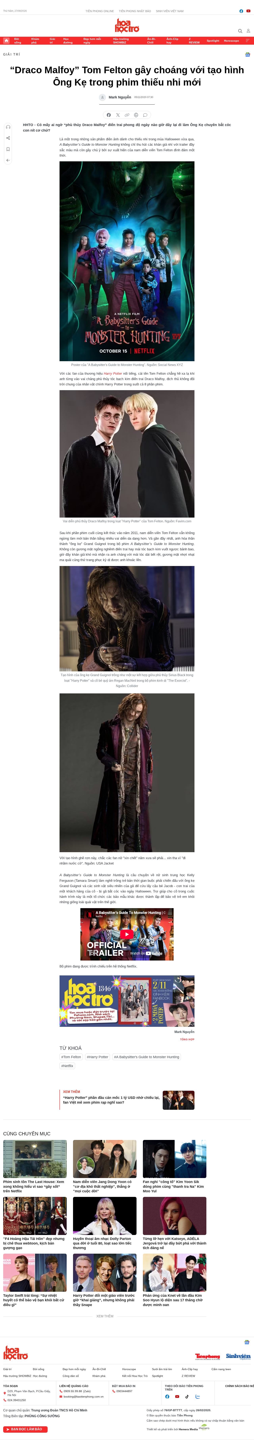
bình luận (145, 115)
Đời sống (17, 40)
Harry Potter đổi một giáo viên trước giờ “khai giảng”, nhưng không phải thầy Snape (104, 1300)
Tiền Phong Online (100, 11)
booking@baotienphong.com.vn (84, 1396)
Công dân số (71, 1375)
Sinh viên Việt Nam (170, 11)
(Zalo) (87, 1391)
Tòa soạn (10, 1386)
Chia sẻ (8, 138)
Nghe (8, 127)
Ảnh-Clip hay (172, 40)
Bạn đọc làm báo (26, 1429)
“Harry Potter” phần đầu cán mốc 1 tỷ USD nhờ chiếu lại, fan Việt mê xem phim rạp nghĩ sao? (111, 1100)
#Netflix (67, 1066)
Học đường (68, 40)
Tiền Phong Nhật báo (135, 11)
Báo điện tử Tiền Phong (127, 26)
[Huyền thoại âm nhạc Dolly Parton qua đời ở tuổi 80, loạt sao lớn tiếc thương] (105, 1216)
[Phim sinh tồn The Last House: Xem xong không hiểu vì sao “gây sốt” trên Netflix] (35, 1159)
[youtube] (248, 11)
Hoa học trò (15, 1353)
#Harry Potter (97, 1057)
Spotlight (213, 40)
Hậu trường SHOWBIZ (121, 40)
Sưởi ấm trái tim (162, 1369)
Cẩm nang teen (221, 1369)
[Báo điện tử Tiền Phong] (207, 1357)
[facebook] (241, 11)
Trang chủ (6, 41)
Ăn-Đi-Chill (151, 40)
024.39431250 (17, 1400)
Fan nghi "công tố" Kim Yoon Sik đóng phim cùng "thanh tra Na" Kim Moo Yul (173, 1186)
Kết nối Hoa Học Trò (135, 1375)
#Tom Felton (71, 1057)
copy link (127, 115)
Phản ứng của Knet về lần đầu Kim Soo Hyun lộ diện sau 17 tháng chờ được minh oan (173, 1300)
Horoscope (231, 40)
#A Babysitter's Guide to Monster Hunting (146, 1057)
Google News (247, 54)
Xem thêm (247, 41)
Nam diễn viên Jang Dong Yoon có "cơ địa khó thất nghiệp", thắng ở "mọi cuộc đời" (102, 1186)
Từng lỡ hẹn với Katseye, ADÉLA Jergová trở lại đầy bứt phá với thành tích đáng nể (174, 1243)
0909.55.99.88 (73, 1391)
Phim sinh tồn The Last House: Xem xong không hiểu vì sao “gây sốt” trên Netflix (33, 1186)
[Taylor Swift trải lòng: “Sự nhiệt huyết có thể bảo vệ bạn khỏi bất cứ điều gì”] (35, 1273)
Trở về (8, 160)
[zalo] (200, 1396)
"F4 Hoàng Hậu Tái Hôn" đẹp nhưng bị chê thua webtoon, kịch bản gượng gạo (33, 1243)
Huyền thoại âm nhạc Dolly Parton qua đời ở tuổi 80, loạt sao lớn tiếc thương (102, 1243)
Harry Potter (113, 373)
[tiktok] (189, 1396)
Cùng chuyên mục (26, 1133)
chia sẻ (109, 115)
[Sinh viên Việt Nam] (238, 1357)
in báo (136, 115)
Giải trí (52, 40)
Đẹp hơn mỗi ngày (92, 40)
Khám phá (35, 40)
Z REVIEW (194, 40)
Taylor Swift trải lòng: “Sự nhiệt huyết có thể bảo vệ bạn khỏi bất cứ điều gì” (33, 1300)
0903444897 (124, 1391)
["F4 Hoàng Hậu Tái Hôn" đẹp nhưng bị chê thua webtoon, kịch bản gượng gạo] (35, 1216)
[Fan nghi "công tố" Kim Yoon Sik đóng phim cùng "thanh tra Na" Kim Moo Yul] (174, 1159)
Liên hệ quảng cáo (73, 1386)
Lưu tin (8, 149)
